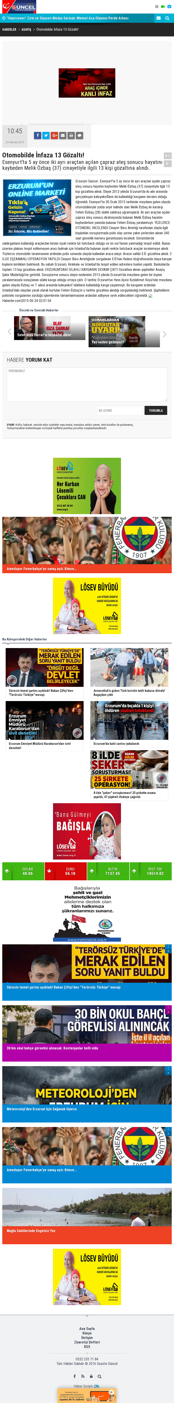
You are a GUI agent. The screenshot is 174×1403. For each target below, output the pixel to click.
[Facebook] (37, 135)
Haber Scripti (83, 1386)
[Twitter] (46, 135)
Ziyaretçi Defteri (87, 1342)
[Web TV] (162, 7)
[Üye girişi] (91, 1376)
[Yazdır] (71, 135)
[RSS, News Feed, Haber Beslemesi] (83, 1376)
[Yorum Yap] (79, 135)
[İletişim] (158, 18)
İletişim (87, 1338)
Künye (87, 1333)
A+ (167, 156)
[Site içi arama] (167, 18)
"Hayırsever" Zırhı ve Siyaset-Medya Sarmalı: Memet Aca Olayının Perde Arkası (67, 18)
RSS (87, 1347)
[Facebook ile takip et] (74, 1376)
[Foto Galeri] (169, 7)
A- (168, 163)
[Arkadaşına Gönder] (62, 135)
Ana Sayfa (87, 1329)
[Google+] (54, 135)
